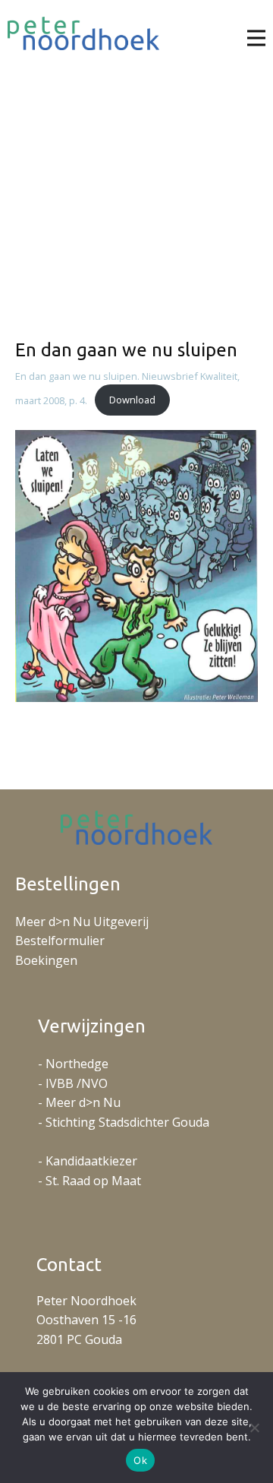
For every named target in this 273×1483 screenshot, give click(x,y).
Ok (140, 1460)
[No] (254, 1427)
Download (132, 399)
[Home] (83, 33)
